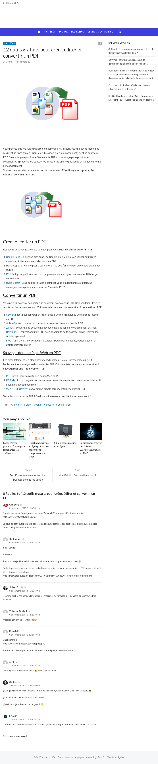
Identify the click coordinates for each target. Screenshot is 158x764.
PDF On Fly (12, 274)
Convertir (17, 404)
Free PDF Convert (15, 340)
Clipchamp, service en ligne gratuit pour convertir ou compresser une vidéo (39, 449)
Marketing (77, 31)
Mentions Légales (115, 757)
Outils (61, 404)
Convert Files (13, 314)
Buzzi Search (13, 282)
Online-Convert (14, 323)
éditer (38, 404)
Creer (28, 404)
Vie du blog (91, 757)
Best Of (101, 757)
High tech (50, 31)
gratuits (50, 404)
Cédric (9, 62)
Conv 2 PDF (12, 332)
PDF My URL (13, 380)
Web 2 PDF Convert (16, 389)
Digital (63, 31)
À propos (79, 757)
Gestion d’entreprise (100, 31)
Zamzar (10, 327)
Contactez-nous (65, 757)
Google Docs (13, 257)
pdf (69, 404)
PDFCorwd (12, 376)
